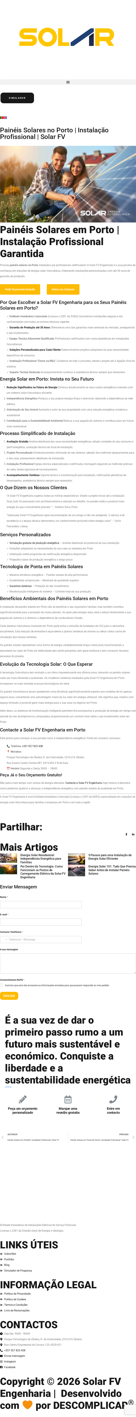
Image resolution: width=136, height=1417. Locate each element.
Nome (4, 897)
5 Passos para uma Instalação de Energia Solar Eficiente (110, 856)
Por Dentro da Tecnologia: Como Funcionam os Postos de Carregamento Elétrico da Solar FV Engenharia (43, 872)
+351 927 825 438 (32, 746)
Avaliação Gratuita (17, 441)
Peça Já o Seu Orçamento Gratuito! (31, 775)
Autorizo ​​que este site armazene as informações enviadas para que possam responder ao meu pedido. (57, 985)
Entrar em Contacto (63, 289)
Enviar (9, 996)
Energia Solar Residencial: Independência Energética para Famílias (40, 858)
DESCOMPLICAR (93, 1405)
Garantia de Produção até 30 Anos (29, 327)
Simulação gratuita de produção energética (34, 543)
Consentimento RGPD (12, 980)
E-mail (4, 914)
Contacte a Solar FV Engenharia (83, 782)
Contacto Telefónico (11, 932)
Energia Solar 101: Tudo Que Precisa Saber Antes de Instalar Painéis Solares (112, 870)
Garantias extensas (20, 586)
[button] (68, 82)
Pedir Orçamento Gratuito (20, 289)
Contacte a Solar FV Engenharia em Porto (42, 730)
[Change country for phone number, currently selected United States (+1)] (4, 939)
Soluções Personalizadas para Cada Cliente (35, 349)
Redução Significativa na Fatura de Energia (32, 387)
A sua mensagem (9, 949)
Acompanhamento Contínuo (23, 475)
